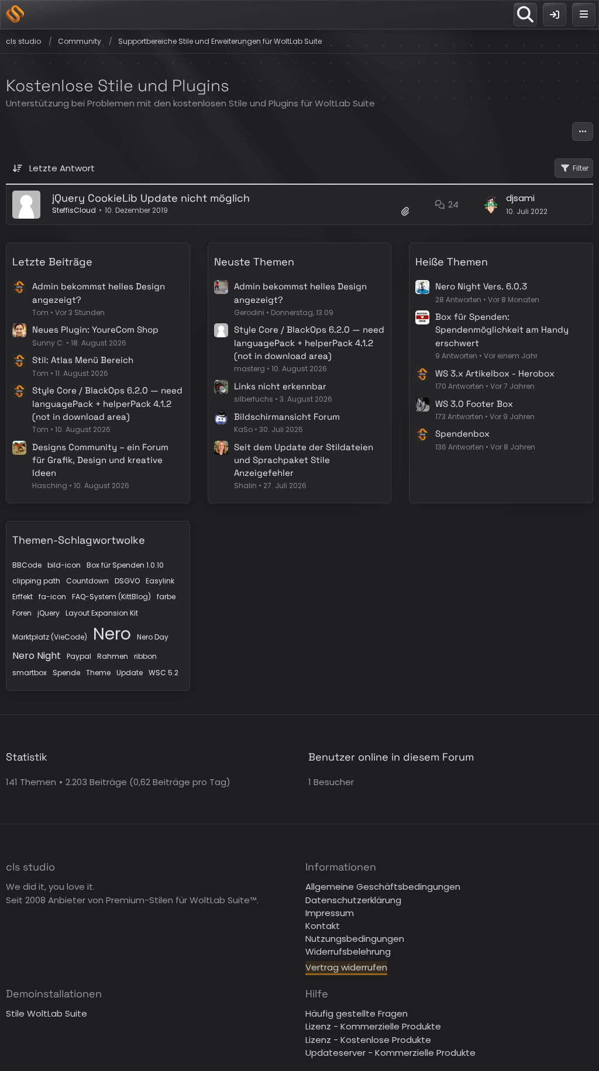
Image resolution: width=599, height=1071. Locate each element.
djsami (520, 198)
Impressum (329, 913)
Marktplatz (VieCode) (49, 637)
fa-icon (52, 597)
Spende (66, 673)
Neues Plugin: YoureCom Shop (95, 329)
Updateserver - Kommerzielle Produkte (390, 1052)
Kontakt (322, 926)
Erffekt (22, 597)
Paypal (79, 656)
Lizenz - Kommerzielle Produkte (373, 1026)
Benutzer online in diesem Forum (391, 756)
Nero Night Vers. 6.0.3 (481, 286)
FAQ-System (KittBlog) (111, 597)
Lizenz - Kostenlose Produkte (368, 1040)
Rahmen (112, 656)
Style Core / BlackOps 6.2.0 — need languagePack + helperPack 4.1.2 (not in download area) (107, 403)
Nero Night (36, 655)
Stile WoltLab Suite (46, 1013)
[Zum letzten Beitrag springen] (490, 204)
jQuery (48, 613)
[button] (582, 131)
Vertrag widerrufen (346, 967)
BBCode (27, 565)
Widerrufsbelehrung (348, 951)
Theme (98, 673)
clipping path (36, 581)
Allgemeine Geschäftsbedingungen (382, 886)
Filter (580, 168)
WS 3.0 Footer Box (474, 403)
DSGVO (127, 581)
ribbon (145, 656)
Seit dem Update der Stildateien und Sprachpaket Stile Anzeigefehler (303, 459)
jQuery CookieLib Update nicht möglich (151, 198)
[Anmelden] (554, 14)
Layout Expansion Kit (102, 613)
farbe (166, 597)
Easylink (160, 581)
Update (129, 673)
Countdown (87, 581)
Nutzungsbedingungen (354, 938)
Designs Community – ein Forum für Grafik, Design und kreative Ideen (100, 459)
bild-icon (64, 565)
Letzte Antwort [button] (62, 168)
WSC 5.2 (163, 673)
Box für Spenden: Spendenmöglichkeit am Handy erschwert (502, 329)
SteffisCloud (74, 210)
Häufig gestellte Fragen (356, 1013)
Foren (22, 613)
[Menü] (583, 14)
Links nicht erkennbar (280, 386)
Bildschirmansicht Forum (287, 416)
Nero (112, 634)
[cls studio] (15, 14)
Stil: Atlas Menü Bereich (82, 359)
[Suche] (525, 14)
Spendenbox (462, 433)
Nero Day (152, 637)
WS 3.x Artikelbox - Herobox (495, 373)
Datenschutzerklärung (353, 900)
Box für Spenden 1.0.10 (125, 565)
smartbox (29, 673)
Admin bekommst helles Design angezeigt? (98, 293)
